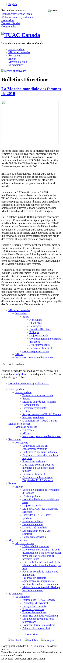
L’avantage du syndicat (35, 602)
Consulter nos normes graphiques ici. (28, 383)
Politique (34, 332)
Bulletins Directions (40, 329)
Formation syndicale (33, 461)
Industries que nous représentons (40, 615)
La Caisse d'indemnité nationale (39, 452)
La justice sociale (38, 335)
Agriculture (35, 319)
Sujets (25, 316)
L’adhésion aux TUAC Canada (39, 420)
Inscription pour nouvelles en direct (34, 357)
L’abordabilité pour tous (35, 546)
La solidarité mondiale (34, 527)
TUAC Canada (35, 645)
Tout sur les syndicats (34, 612)
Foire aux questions (33, 609)
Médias (19, 354)
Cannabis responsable (34, 536)
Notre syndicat (16, 49)
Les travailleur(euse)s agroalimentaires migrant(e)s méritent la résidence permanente (40, 581)
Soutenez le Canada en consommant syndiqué (35, 447)
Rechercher (7, 10)
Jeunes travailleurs (39, 344)
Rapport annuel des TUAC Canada (41, 414)
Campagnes (35, 326)
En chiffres (35, 322)
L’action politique (32, 496)
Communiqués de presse (35, 351)
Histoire (26, 411)
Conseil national (31, 404)
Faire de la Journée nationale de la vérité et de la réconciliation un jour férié (41, 565)
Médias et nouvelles (19, 52)
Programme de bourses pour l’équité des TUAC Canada (37, 479)
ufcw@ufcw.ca (20, 374)
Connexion (31, 634)
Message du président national (39, 401)
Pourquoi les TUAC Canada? (38, 599)
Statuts (26, 398)
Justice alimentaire (32, 524)
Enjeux (12, 58)
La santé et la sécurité (41, 348)
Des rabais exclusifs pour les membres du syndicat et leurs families (38, 467)
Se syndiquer (15, 64)
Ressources (14, 55)
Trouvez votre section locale (37, 395)
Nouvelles (21, 313)
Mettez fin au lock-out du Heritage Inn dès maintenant (41, 589)
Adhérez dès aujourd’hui (36, 628)
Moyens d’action (17, 61)
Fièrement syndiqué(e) (34, 407)
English (12, 4)
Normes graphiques (33, 417)
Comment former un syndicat (38, 625)
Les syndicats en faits (34, 606)
